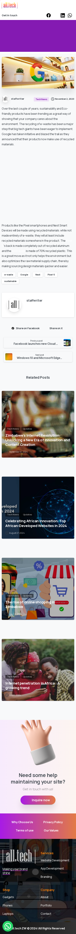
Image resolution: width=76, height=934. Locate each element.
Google (24, 274)
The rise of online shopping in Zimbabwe (30, 604)
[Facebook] (48, 15)
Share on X (55, 328)
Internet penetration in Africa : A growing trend (32, 685)
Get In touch (9, 15)
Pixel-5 (51, 274)
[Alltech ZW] (19, 856)
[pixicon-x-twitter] (13, 882)
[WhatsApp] (69, 15)
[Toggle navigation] (70, 5)
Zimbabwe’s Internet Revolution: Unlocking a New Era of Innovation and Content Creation (37, 440)
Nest (37, 274)
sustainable (10, 281)
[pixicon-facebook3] (6, 882)
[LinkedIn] (62, 15)
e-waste (8, 274)
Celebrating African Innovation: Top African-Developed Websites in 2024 (36, 523)
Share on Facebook (27, 328)
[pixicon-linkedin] (20, 882)
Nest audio (18, 251)
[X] (55, 15)
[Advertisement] (38, 185)
